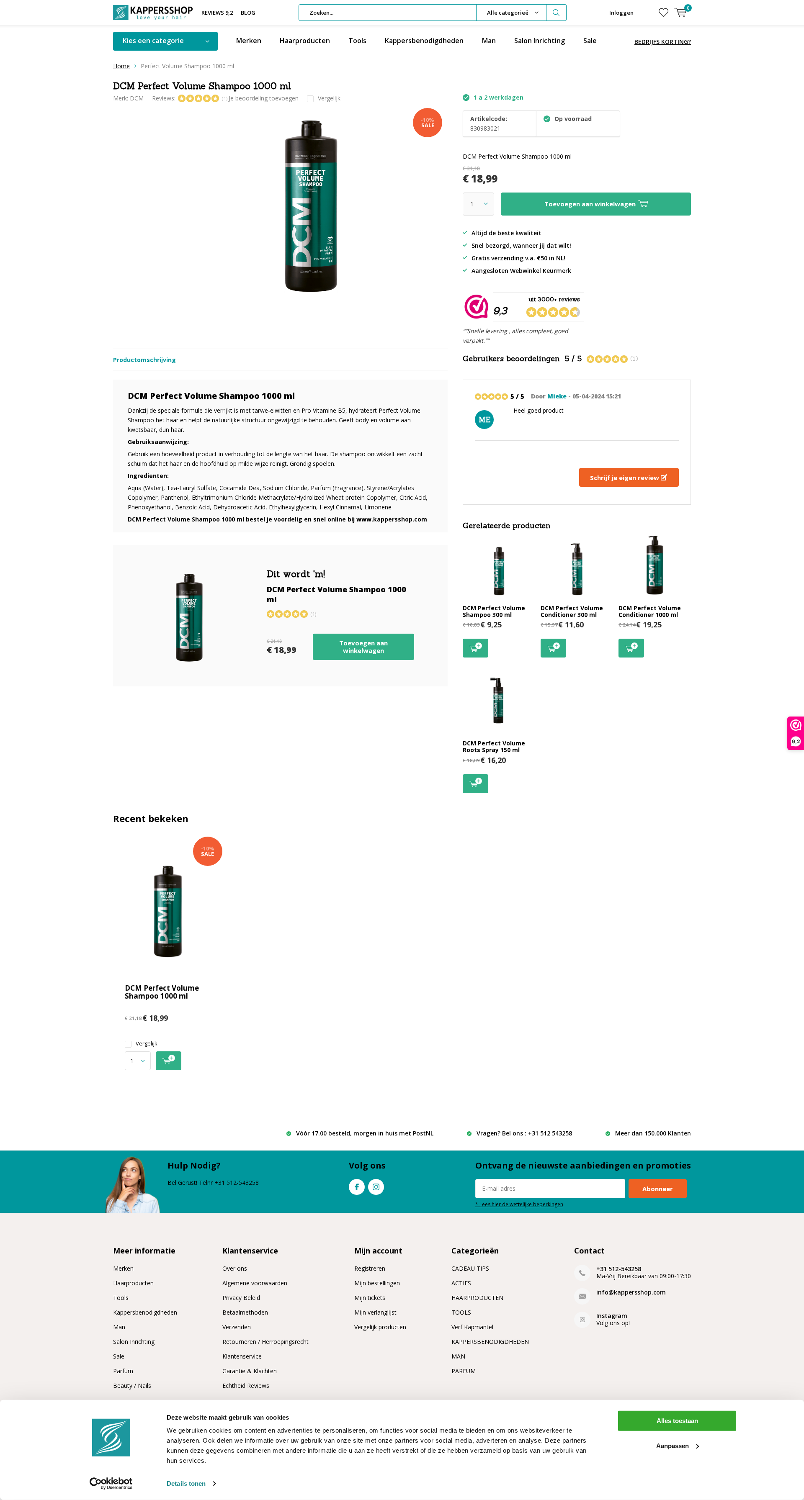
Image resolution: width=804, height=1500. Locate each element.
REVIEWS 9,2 (217, 12)
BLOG (248, 12)
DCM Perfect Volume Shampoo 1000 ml (162, 992)
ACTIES (461, 1283)
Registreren (369, 1268)
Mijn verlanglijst (375, 1312)
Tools (357, 40)
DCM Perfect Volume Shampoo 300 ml (494, 611)
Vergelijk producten (380, 1327)
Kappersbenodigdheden (424, 40)
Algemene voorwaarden (254, 1283)
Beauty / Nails (132, 1386)
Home (121, 66)
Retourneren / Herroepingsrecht (265, 1342)
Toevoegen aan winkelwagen (363, 647)
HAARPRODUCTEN (477, 1298)
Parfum (123, 1371)
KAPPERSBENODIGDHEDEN (490, 1342)
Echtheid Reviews (245, 1386)
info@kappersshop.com (631, 1292)
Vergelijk (146, 1043)
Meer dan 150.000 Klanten (653, 1133)
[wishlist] (663, 12)
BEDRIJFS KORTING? (662, 42)
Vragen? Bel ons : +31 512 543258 (524, 1133)
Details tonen (186, 1483)
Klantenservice (242, 1356)
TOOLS (461, 1312)
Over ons (234, 1268)
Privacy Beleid (241, 1298)
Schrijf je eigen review (625, 477)
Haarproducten (305, 40)
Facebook (357, 1187)
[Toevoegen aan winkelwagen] (168, 1060)
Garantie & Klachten (249, 1371)
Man (489, 40)
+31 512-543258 (618, 1268)
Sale (590, 40)
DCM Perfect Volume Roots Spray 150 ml (494, 746)
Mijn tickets (369, 1298)
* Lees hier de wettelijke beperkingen (519, 1204)
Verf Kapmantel (472, 1327)
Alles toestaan (677, 1420)
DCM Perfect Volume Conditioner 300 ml (572, 611)
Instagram (376, 1187)
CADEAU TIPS (470, 1268)
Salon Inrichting (539, 40)
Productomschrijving (144, 360)
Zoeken (556, 12)
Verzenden (236, 1327)
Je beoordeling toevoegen (264, 98)
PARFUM (463, 1371)
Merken (248, 40)
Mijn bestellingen (377, 1283)
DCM (137, 98)
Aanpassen (672, 1445)
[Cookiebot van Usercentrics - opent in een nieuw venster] (111, 1483)
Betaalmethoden (245, 1312)
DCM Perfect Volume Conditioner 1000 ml (649, 611)
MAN (458, 1356)
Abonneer (657, 1188)
